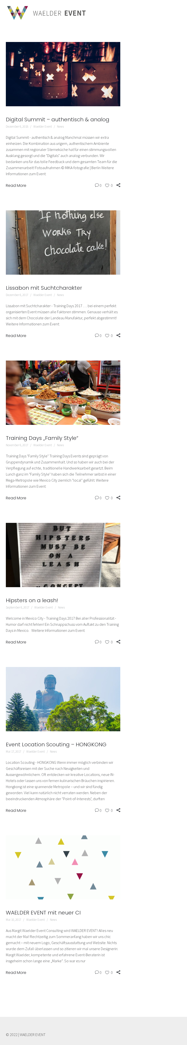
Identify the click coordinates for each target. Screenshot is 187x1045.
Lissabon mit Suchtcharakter (44, 288)
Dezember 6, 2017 (17, 295)
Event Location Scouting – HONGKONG (56, 744)
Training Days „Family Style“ (42, 438)
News (60, 126)
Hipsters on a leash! (32, 600)
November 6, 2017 (17, 445)
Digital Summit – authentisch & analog (57, 119)
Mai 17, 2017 (13, 751)
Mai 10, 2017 (13, 920)
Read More (16, 185)
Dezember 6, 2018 (17, 126)
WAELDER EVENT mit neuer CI (43, 912)
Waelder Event (42, 126)
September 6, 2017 (17, 607)
